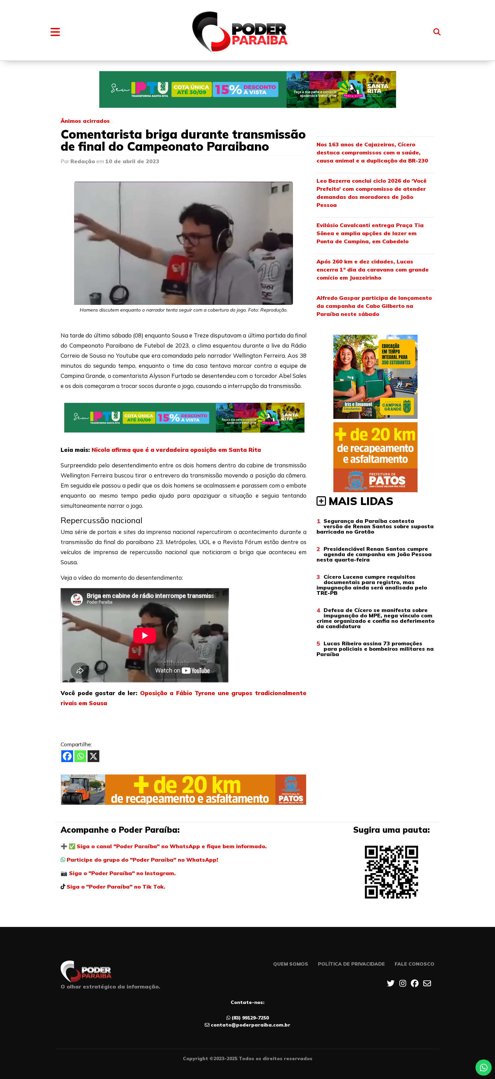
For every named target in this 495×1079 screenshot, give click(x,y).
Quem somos (290, 964)
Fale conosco (414, 964)
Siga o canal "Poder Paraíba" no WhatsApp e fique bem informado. (172, 846)
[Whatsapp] (80, 756)
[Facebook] (67, 756)
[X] (93, 756)
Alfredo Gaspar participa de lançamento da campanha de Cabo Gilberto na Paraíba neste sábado (374, 305)
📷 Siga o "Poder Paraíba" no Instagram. (118, 873)
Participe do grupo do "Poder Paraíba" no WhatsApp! (142, 859)
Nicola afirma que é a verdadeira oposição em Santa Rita (176, 449)
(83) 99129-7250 (250, 1018)
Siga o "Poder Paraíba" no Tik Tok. (116, 886)
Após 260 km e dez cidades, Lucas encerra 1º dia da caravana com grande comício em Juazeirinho (373, 269)
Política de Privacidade (351, 964)
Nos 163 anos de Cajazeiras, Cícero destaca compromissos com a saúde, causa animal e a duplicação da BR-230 (372, 152)
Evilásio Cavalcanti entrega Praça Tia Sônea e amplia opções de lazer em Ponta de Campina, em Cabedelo (370, 233)
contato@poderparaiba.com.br (250, 1025)
